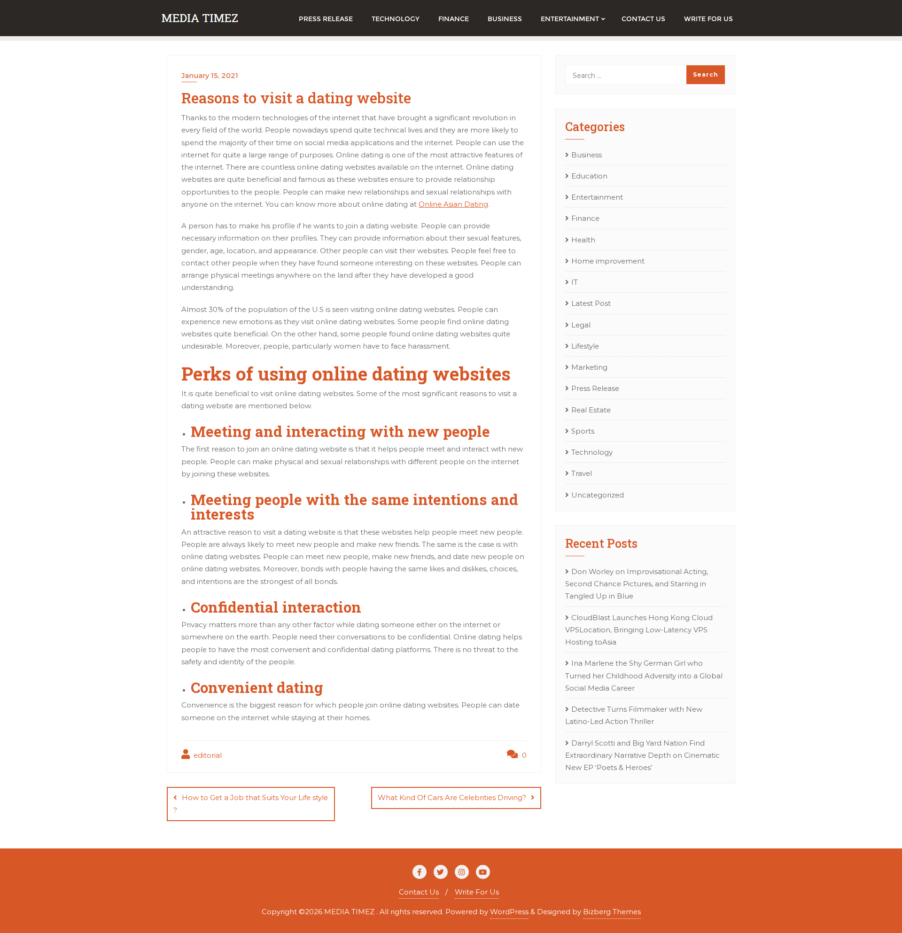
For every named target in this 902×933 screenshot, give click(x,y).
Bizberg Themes (612, 911)
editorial (207, 755)
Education (589, 175)
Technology (592, 452)
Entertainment (597, 197)
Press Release (595, 388)
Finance (585, 218)
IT (574, 282)
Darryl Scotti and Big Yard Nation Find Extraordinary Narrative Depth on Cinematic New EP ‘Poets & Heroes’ (642, 755)
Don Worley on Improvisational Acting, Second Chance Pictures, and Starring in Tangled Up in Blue (636, 584)
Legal (581, 324)
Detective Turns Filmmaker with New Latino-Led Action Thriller (633, 715)
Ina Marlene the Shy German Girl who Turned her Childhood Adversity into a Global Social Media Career (644, 675)
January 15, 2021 (209, 75)
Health (583, 239)
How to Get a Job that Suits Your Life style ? (250, 803)
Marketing (589, 367)
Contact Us (419, 891)
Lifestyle (585, 346)
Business (586, 154)
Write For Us (477, 891)
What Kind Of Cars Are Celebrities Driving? (452, 797)
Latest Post (591, 303)
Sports (582, 431)
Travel (581, 473)
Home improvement (608, 261)
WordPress (509, 911)
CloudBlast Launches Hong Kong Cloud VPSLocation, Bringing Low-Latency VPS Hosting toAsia (639, 630)
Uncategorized (597, 494)
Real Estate (591, 409)
